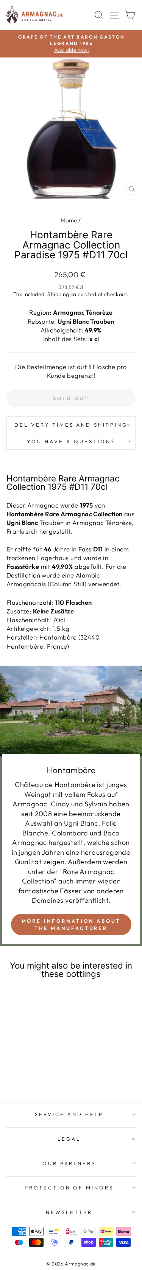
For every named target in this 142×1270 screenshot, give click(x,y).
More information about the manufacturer (71, 924)
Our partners (69, 1163)
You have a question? (71, 441)
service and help (69, 1114)
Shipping (58, 294)
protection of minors (69, 1188)
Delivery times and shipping (71, 425)
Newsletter (69, 1212)
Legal (69, 1139)
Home (69, 220)
